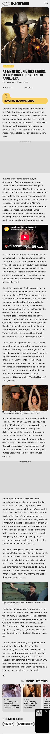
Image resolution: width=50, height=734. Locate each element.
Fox (38, 567)
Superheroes (24, 724)
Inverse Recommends (19, 100)
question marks (19, 119)
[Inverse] (20, 3)
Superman (21, 112)
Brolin (29, 567)
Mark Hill (10, 87)
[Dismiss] (46, 711)
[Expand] (38, 711)
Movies (7, 724)
